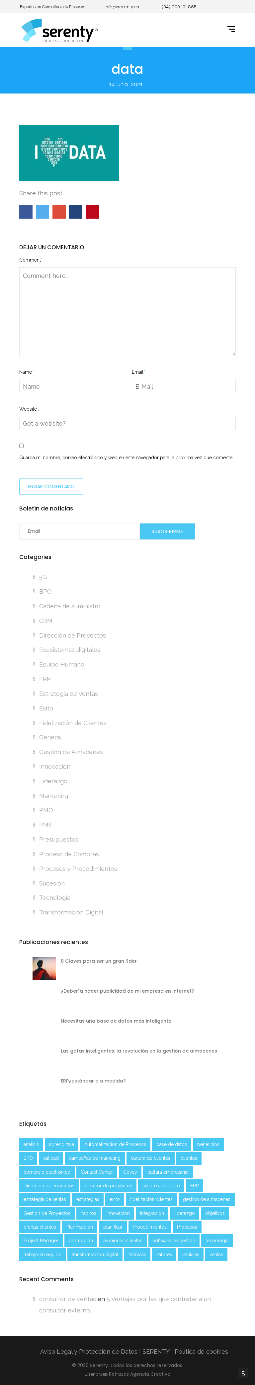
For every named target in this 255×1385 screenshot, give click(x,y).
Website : (29, 409)
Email (138, 372)
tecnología (217, 1240)
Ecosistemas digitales (69, 649)
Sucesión (52, 883)
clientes (189, 1158)
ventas (216, 1254)
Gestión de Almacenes (71, 751)
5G (43, 576)
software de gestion (174, 1240)
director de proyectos (108, 1185)
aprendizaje (61, 1144)
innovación (118, 1213)
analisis (31, 1144)
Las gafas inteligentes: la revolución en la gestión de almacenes (139, 1051)
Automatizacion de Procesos (115, 1144)
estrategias (87, 1199)
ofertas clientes (40, 1227)
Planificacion (79, 1227)
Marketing (53, 795)
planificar (113, 1227)
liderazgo (184, 1213)
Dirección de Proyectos (72, 635)
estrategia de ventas (45, 1199)
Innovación (54, 766)
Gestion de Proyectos (47, 1213)
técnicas (137, 1254)
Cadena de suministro (70, 606)
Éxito (46, 708)
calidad (51, 1158)
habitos (88, 1213)
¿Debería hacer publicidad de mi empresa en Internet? (127, 991)
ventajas (190, 1254)
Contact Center (97, 1172)
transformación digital (95, 1254)
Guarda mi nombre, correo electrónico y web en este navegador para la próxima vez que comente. (126, 457)
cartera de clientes (150, 1158)
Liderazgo (53, 781)
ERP (45, 679)
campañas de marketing (95, 1158)
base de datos (171, 1144)
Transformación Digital (71, 912)
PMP (45, 824)
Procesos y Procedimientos (78, 868)
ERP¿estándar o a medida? (93, 1081)
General (50, 737)
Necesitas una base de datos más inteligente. (116, 1021)
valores (164, 1254)
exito (115, 1199)
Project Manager (41, 1240)
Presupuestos (58, 839)
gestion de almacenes (206, 1199)
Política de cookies (201, 1351)
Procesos (187, 1227)
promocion (81, 1240)
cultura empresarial (168, 1172)
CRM (45, 620)
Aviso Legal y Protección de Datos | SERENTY (105, 1351)
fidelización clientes (151, 1199)
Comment (30, 260)
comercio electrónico (47, 1172)
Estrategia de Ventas (68, 693)
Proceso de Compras (69, 854)
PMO (46, 810)
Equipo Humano (61, 664)
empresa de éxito (161, 1185)
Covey (130, 1172)
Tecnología (54, 897)
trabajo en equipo (42, 1254)
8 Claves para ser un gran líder (99, 961)
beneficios (208, 1144)
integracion (152, 1213)
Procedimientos (150, 1227)
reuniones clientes (122, 1240)
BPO (45, 591)
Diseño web (96, 1374)
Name (27, 372)
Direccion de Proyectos (49, 1185)
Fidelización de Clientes (73, 722)
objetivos (215, 1213)
